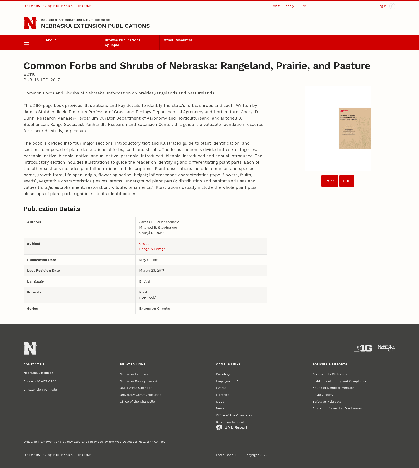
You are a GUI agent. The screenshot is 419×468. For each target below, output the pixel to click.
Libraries (222, 395)
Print (330, 181)
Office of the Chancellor (138, 401)
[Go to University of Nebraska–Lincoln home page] (30, 23)
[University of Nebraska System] (386, 348)
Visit (276, 6)
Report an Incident (230, 422)
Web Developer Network (133, 442)
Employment (225, 381)
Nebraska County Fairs (137, 381)
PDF (346, 181)
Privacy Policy (323, 395)
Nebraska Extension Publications (95, 25)
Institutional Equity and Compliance (340, 381)
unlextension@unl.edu (40, 389)
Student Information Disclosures (337, 408)
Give (303, 6)
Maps (220, 401)
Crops (144, 244)
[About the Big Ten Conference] (363, 348)
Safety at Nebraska (327, 401)
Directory (223, 374)
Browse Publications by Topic (123, 42)
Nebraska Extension (134, 374)
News (220, 408)
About (51, 40)
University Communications (140, 395)
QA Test (159, 442)
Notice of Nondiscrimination (334, 388)
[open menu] (32, 42)
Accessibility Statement (330, 374)
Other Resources (178, 40)
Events (221, 388)
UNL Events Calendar (136, 388)
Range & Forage (152, 249)
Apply (290, 6)
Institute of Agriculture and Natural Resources (75, 20)
